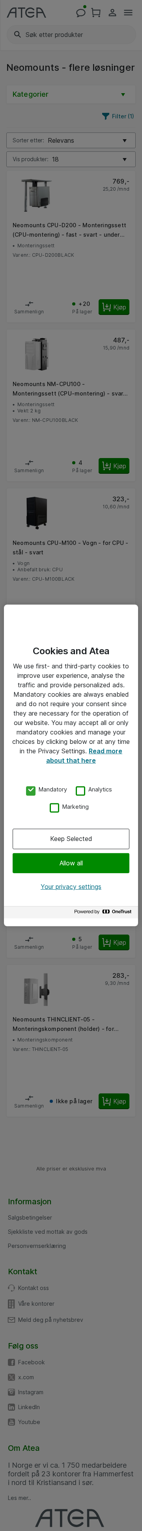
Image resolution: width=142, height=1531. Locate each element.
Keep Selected (71, 839)
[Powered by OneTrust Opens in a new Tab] (104, 913)
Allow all (71, 863)
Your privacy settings (71, 887)
